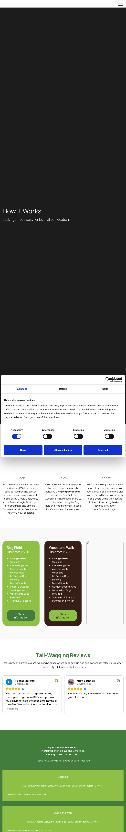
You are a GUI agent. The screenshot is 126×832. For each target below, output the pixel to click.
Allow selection (63, 450)
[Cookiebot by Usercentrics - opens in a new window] (108, 379)
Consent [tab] (22, 388)
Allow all (103, 450)
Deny (23, 450)
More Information (21, 615)
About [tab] (104, 388)
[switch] (47, 436)
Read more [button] (12, 708)
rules (53, 502)
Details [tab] (63, 388)
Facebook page (107, 509)
